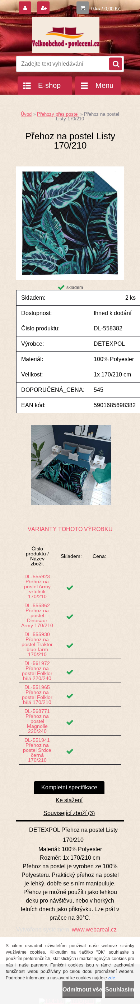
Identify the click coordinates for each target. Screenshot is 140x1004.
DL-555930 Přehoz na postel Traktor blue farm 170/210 (37, 644)
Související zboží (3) (69, 813)
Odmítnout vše (82, 989)
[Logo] (65, 35)
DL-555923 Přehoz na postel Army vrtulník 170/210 (37, 586)
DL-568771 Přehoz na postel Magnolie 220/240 (37, 721)
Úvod (26, 114)
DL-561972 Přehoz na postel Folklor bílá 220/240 (37, 670)
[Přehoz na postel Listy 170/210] (70, 169)
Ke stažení (69, 800)
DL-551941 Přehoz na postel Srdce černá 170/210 (37, 750)
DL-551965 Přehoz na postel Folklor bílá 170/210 (37, 694)
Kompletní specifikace (69, 787)
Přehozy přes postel (58, 114)
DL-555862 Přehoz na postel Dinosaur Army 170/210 (37, 615)
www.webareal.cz (94, 929)
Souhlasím (119, 989)
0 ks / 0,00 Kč (106, 8)
